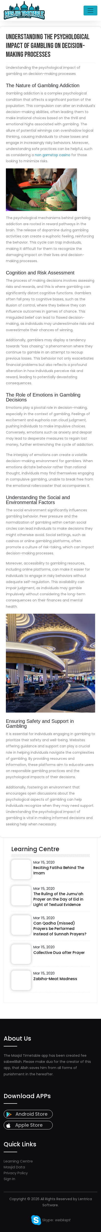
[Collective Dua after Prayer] (21, 954)
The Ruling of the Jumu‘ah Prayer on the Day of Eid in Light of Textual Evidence (58, 899)
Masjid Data (14, 1167)
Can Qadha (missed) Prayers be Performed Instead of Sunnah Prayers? (59, 929)
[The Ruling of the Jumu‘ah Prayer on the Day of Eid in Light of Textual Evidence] (21, 895)
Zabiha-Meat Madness (55, 978)
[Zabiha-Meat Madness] (21, 980)
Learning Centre (18, 1161)
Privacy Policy (16, 1172)
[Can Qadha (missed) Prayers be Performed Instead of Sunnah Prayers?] (21, 925)
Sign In (9, 1178)
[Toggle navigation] (90, 10)
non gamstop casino (52, 155)
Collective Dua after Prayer (59, 952)
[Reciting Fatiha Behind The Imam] (21, 869)
